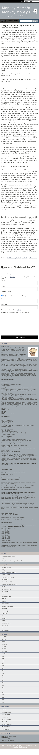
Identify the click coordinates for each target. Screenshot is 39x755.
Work (3, 628)
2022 (3, 663)
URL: (2, 298)
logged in (12, 277)
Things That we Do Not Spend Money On (12, 561)
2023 (3, 661)
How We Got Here (6, 596)
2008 (3, 697)
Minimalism (4, 608)
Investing (4, 601)
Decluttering (5, 579)
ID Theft (4, 599)
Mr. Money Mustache (7, 724)
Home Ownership (6, 589)
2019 (3, 670)
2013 (3, 685)
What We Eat (5, 625)
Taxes (3, 620)
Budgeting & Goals (6, 567)
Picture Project (5, 611)
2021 (3, 665)
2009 (3, 694)
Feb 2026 (4, 651)
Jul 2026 (4, 639)
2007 (3, 699)
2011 (3, 690)
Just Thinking (5, 603)
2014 (3, 682)
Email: (3, 286)
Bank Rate (4, 709)
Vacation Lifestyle (6, 623)
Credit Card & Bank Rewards (9, 572)
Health (3, 586)
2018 (3, 673)
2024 (3, 658)
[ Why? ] (19, 309)
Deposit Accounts (6, 712)
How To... (4, 594)
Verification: (4, 304)
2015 (3, 680)
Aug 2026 (4, 636)
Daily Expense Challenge (8, 577)
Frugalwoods (5, 717)
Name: (3, 280)
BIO (3, 558)
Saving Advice (23, 747)
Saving (3, 615)
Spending (4, 618)
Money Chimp (5, 722)
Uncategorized (5, 630)
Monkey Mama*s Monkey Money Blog (24, 745)
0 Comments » (33, 258)
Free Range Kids (6, 714)
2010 (3, 692)
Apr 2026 (4, 646)
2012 (3, 687)
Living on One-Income (7, 606)
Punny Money (5, 729)
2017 (3, 675)
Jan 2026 (4, 653)
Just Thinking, (11, 258)
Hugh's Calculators (6, 719)
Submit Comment (19, 337)
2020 (3, 668)
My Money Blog (6, 726)
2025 (3, 656)
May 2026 (4, 644)
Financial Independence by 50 (9, 584)
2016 (3, 678)
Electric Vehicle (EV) (7, 582)
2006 (3, 702)
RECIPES (4, 613)
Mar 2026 (4, 649)
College (4, 569)
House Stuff (5, 591)
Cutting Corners (6, 574)
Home (2, 20)
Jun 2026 (4, 641)
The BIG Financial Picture (8, 556)
